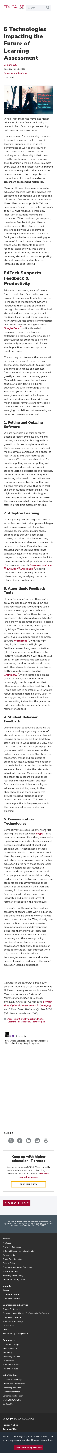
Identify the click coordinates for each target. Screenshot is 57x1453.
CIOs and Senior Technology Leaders (19, 1251)
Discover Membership (12, 1379)
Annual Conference (11, 1309)
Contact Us (8, 1404)
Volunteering (8, 1360)
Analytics (7, 1243)
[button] (18, 1446)
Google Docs (11, 328)
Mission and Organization (14, 1383)
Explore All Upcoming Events (15, 1333)
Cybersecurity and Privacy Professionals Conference (26, 1313)
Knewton (12, 568)
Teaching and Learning (15, 73)
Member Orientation (11, 1391)
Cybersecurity (9, 1255)
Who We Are (10, 1375)
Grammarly (10, 674)
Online (6, 1329)
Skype (39, 833)
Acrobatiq (27, 568)
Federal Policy (9, 1263)
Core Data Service (11, 1294)
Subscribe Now (28, 1184)
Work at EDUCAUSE (12, 1400)
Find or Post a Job (10, 1368)
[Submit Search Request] (48, 7)
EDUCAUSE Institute (12, 1317)
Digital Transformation (13, 1259)
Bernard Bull (10, 65)
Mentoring (7, 1352)
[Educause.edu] (16, 1203)
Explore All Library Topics (14, 1279)
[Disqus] (28, 1066)
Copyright (8, 1418)
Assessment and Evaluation (21, 1019)
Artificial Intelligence (12, 1247)
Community (9, 1340)
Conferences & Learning (15, 1304)
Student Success (10, 1271)
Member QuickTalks (11, 1356)
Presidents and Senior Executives (17, 1267)
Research (7, 1290)
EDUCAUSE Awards (11, 1364)
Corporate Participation (13, 1396)
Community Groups (11, 1344)
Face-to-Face (9, 1325)
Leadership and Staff (12, 1387)
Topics (6, 1238)
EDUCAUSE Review (11, 1298)
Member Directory (10, 1348)
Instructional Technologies (31, 1021)
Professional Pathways (13, 1321)
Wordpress (20, 640)
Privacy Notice (10, 1425)
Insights (7, 1286)
